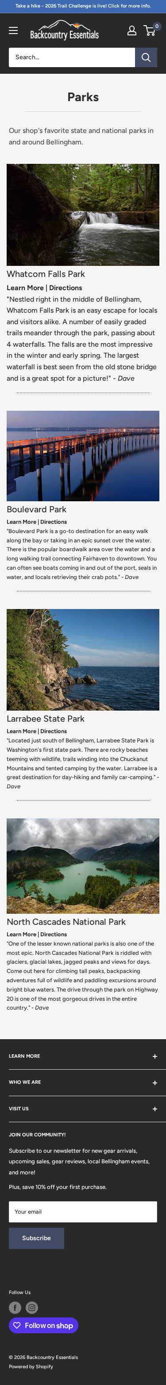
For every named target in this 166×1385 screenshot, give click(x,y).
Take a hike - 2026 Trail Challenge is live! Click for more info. (83, 6)
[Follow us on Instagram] (32, 1308)
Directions (65, 288)
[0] (149, 30)
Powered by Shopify (31, 1367)
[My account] (131, 30)
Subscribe (36, 1238)
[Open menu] (13, 30)
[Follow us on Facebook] (15, 1308)
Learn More (25, 288)
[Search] (146, 57)
